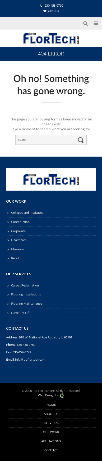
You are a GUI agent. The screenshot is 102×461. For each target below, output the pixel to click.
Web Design (46, 395)
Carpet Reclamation (25, 285)
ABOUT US (51, 414)
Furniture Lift (20, 313)
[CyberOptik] (62, 395)
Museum (17, 249)
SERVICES (51, 423)
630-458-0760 (53, 6)
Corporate (18, 231)
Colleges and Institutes (27, 213)
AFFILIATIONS (51, 441)
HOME (51, 405)
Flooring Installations (26, 294)
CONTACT (51, 450)
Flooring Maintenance (26, 304)
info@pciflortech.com (30, 360)
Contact (53, 11)
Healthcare (19, 240)
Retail (15, 258)
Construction (20, 222)
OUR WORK (51, 432)
